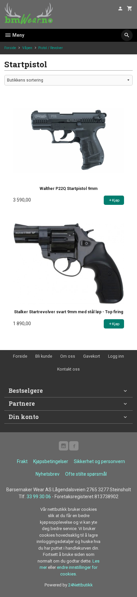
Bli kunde (43, 356)
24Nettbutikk (80, 584)
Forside (10, 48)
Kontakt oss (68, 369)
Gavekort (91, 356)
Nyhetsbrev (48, 474)
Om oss (67, 356)
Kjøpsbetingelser (50, 461)
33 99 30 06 (39, 496)
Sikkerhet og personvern (99, 461)
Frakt (22, 461)
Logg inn (116, 356)
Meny (17, 35)
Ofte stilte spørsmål (86, 474)
